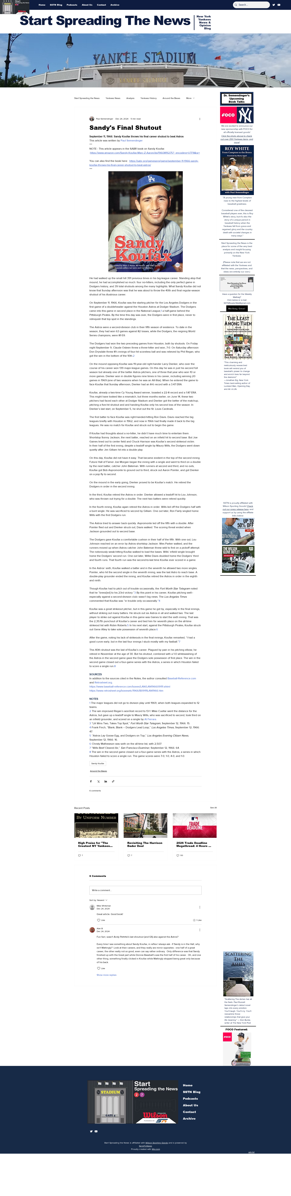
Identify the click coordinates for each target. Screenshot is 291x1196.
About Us (190, 1105)
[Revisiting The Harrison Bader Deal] (145, 825)
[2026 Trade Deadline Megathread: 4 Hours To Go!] (195, 825)
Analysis (130, 98)
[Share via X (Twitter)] (98, 781)
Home (187, 1085)
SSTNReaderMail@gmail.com (237, 303)
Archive (189, 1118)
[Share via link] (113, 781)
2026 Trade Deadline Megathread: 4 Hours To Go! (194, 844)
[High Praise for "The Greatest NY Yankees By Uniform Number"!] (96, 825)
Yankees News (113, 98)
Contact (189, 1112)
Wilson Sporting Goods (157, 1143)
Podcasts (190, 1098)
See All (213, 807)
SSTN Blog (191, 1092)
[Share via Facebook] (90, 781)
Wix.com (156, 1149)
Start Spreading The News (105, 20)
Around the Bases (171, 98)
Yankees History (148, 98)
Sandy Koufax (97, 763)
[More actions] (200, 119)
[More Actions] (200, 907)
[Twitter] (273, 5)
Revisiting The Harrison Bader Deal (144, 844)
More (188, 98)
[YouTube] (279, 5)
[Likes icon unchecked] (99, 920)
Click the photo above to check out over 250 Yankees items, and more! (237, 139)
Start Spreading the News (87, 98)
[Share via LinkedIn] (105, 781)
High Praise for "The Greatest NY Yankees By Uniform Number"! (94, 844)
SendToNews (145, 1146)
